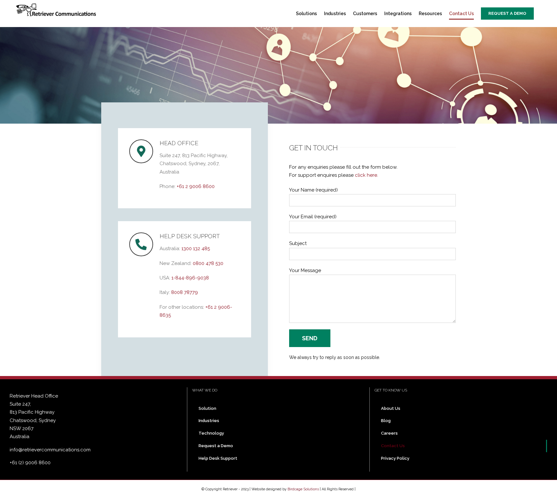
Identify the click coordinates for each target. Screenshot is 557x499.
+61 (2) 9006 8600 (30, 463)
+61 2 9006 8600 (196, 186)
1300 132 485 (195, 248)
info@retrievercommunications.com (50, 450)
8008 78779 (184, 292)
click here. (366, 175)
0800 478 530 (208, 263)
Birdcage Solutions (303, 489)
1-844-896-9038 (190, 278)
